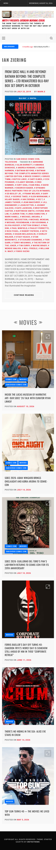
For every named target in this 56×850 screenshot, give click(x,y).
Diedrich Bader (24, 188)
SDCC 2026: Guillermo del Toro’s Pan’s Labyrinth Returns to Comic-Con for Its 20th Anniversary (27, 564)
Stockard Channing (31, 240)
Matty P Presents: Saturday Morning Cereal (23, 20)
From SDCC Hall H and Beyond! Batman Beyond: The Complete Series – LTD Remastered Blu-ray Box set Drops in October (27, 78)
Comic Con (11, 379)
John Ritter (27, 205)
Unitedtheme (33, 842)
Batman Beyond (25, 170)
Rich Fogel (13, 231)
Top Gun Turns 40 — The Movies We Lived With (27, 812)
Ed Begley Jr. (14, 193)
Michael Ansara (31, 217)
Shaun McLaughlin (25, 234)
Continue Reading (24, 295)
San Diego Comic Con (27, 159)
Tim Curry (24, 245)
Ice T (40, 199)
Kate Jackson (24, 208)
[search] (51, 38)
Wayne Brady (40, 245)
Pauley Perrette (39, 228)
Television (11, 162)
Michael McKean (39, 219)
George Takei (20, 196)
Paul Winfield (19, 228)
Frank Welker (32, 193)
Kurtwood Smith (25, 211)
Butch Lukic (20, 179)
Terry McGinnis (22, 243)
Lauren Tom (18, 214)
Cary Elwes (36, 179)
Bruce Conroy (32, 176)
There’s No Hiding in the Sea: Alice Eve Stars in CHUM (25, 733)
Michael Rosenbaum (18, 222)
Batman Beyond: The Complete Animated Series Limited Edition (27, 173)
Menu (6, 3)
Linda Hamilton (36, 214)
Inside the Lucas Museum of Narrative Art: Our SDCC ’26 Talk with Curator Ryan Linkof (28, 398)
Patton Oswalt (31, 225)
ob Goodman (39, 222)
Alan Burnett (24, 165)
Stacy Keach (23, 237)
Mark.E (41, 91)
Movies (23, 379)
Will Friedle (31, 248)
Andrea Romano (26, 168)
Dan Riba (35, 185)
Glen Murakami (39, 196)
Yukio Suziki (22, 251)
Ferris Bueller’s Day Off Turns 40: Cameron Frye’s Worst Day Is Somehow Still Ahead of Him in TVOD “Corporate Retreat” (26, 650)
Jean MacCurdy (31, 202)
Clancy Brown (25, 182)
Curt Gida (22, 185)
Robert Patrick (30, 231)
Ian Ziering (28, 199)
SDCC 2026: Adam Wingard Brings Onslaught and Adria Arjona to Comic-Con (26, 481)
